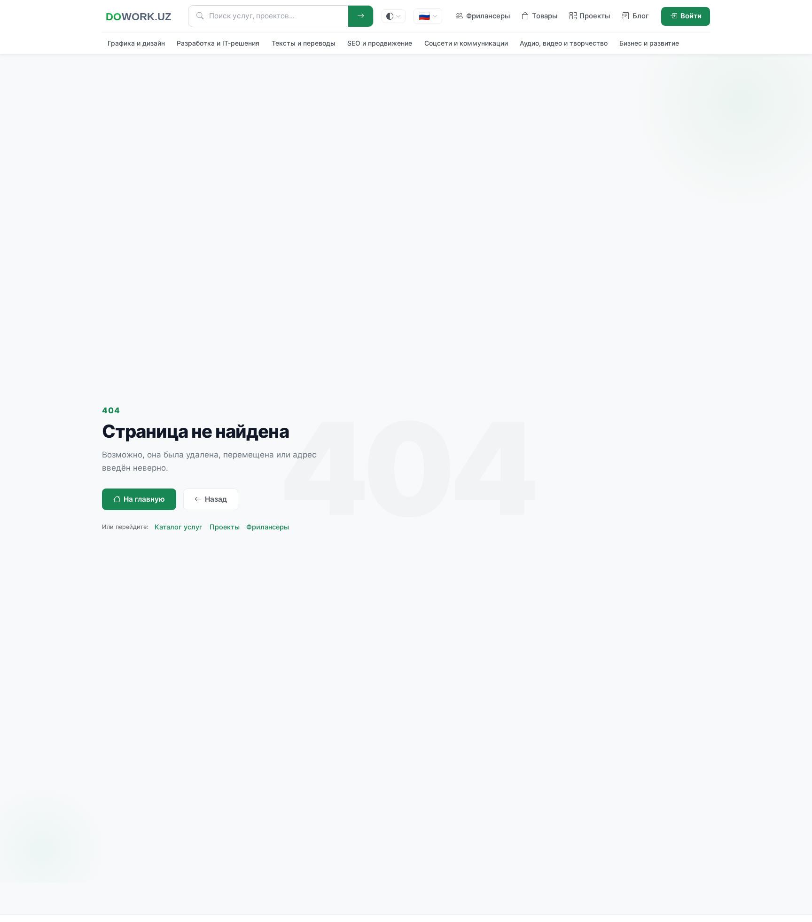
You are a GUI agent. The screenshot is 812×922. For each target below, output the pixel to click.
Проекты (225, 527)
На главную (144, 499)
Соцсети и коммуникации (466, 43)
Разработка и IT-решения (218, 43)
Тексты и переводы (304, 43)
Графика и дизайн (136, 43)
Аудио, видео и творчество (564, 43)
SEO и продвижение (379, 43)
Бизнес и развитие (649, 43)
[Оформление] (394, 16)
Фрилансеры (267, 527)
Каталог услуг (179, 527)
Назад (216, 499)
